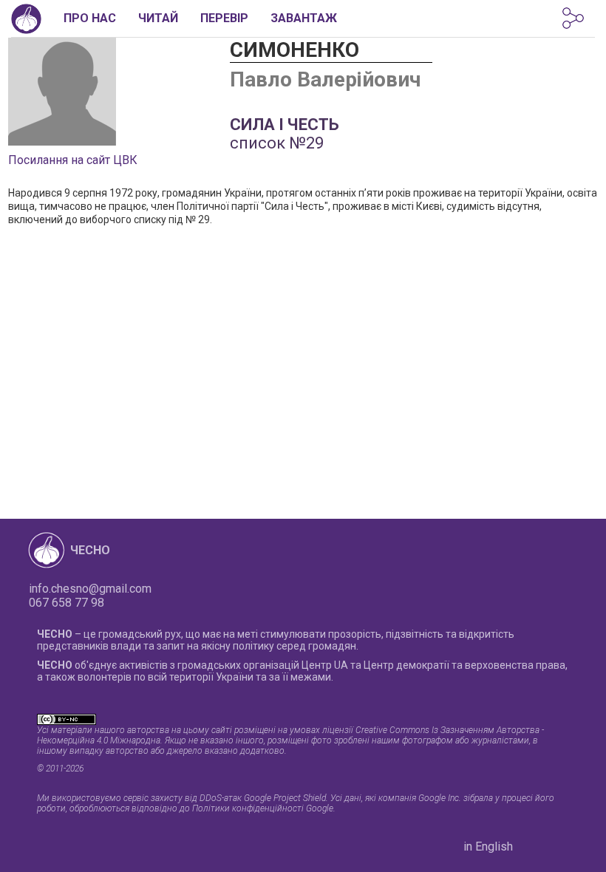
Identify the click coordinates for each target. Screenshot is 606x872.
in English (488, 846)
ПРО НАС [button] (90, 18)
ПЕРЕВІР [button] (224, 18)
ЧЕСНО (90, 550)
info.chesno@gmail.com (90, 589)
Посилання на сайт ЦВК (72, 160)
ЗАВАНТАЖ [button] (303, 18)
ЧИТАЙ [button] (158, 18)
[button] (573, 18)
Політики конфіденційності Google (262, 808)
